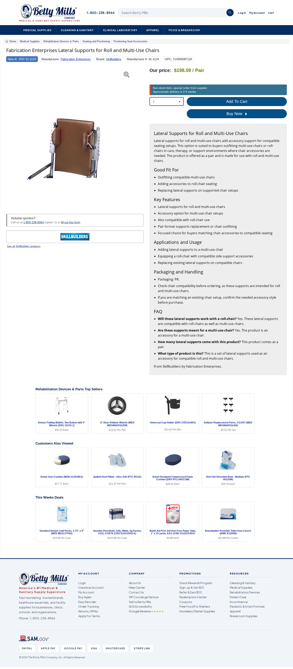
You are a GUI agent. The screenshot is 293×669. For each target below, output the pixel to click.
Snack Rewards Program (195, 583)
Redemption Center (193, 597)
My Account (257, 12)
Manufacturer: (50, 59)
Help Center (137, 587)
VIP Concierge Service (144, 597)
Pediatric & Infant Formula (247, 606)
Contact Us (136, 592)
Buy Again (84, 597)
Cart (271, 12)
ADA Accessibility (140, 606)
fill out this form (70, 222)
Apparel (152, 30)
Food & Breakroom (184, 30)
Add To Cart (236, 101)
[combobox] (166, 101)
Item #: (12, 59)
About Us (135, 583)
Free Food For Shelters (194, 606)
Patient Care (238, 597)
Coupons (185, 602)
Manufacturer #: (137, 59)
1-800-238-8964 (101, 13)
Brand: (100, 59)
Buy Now (234, 113)
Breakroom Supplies (244, 616)
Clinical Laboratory (120, 30)
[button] (11, 136)
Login (82, 583)
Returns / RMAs (88, 611)
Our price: (160, 70)
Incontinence (239, 602)
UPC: (168, 59)
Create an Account (91, 587)
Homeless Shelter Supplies (197, 611)
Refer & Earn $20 (190, 592)
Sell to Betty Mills (140, 602)
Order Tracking (88, 606)
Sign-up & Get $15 (191, 587)
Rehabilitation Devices (245, 592)
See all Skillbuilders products (23, 246)
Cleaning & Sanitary (77, 30)
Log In (242, 12)
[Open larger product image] (75, 136)
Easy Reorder (87, 602)
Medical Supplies (37, 30)
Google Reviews (146, 611)
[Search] (230, 12)
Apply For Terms (89, 616)
